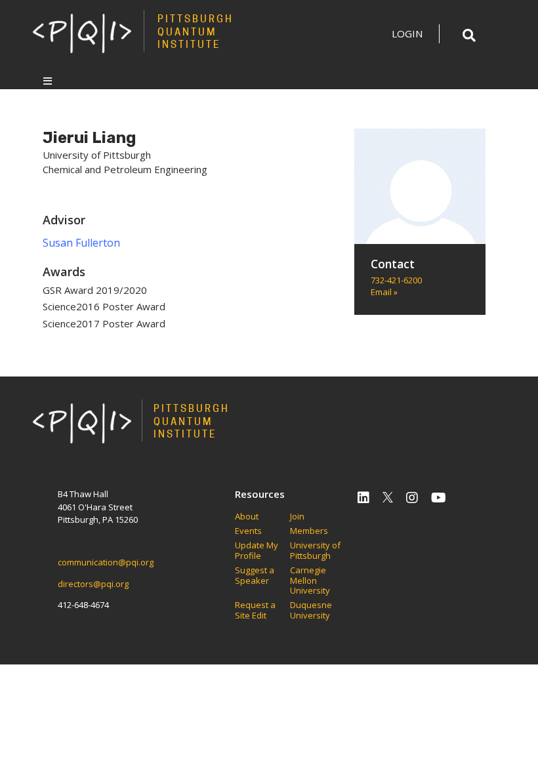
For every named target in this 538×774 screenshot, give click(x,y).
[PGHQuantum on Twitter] (388, 497)
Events (248, 531)
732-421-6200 (396, 280)
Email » (384, 292)
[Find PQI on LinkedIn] (363, 497)
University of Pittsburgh (315, 550)
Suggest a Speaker (254, 575)
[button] (469, 35)
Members (309, 531)
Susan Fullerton (81, 242)
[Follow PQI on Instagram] (412, 497)
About (247, 517)
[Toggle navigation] (47, 80)
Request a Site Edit (255, 610)
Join (297, 517)
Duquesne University (311, 610)
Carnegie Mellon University (310, 580)
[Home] (82, 33)
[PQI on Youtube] (438, 497)
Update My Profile (256, 550)
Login (407, 33)
